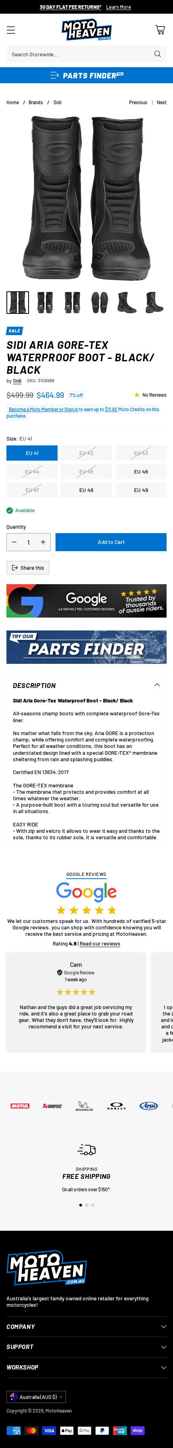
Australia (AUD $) (38, 1397)
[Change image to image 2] (45, 302)
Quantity (16, 526)
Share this (32, 567)
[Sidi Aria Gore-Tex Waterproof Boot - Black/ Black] (86, 198)
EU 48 (86, 489)
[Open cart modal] (160, 29)
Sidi (58, 102)
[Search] (158, 53)
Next (162, 102)
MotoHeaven (58, 1410)
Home (12, 102)
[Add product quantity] (43, 542)
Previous (138, 102)
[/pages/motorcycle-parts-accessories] (86, 647)
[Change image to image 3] (72, 302)
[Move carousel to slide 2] (86, 1205)
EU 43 (141, 452)
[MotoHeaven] (87, 29)
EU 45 (86, 471)
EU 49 (141, 489)
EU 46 (141, 471)
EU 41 (32, 452)
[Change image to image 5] (127, 302)
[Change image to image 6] (154, 302)
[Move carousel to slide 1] (80, 1205)
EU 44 (32, 471)
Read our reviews (100, 943)
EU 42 (86, 452)
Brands (36, 102)
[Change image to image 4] (100, 302)
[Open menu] (10, 29)
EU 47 (32, 489)
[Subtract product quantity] (14, 542)
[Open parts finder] (86, 75)
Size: (19, 438)
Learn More (118, 7)
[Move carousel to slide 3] (92, 1205)
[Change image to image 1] (17, 302)
